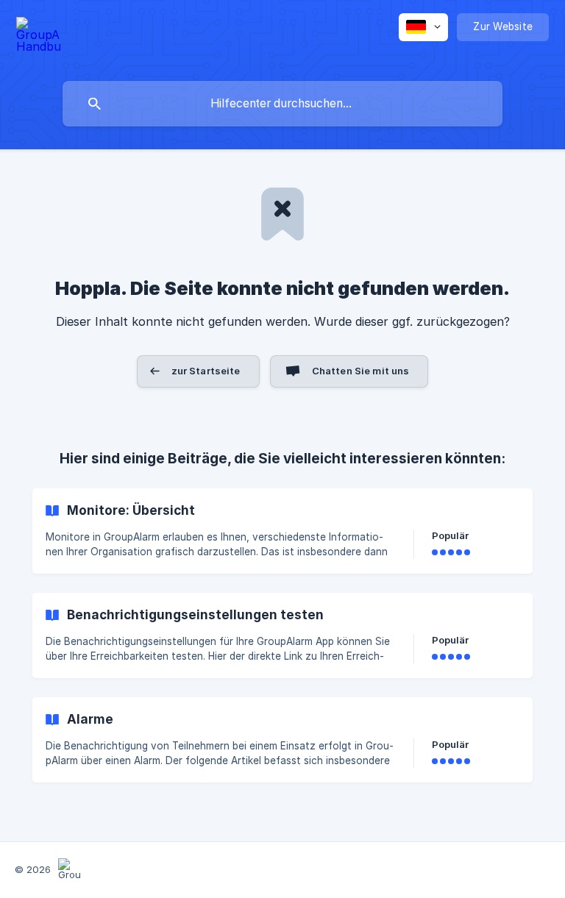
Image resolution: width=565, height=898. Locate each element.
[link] (282, 531)
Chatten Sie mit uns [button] (361, 371)
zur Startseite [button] (206, 371)
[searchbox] (282, 103)
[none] (38, 37)
